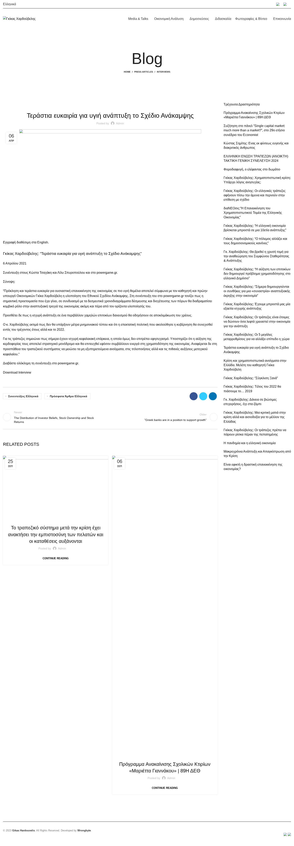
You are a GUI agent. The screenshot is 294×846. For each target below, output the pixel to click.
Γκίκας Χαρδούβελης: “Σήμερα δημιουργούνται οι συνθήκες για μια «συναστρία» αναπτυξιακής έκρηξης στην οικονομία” (257, 291)
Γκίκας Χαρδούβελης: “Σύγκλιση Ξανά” (251, 378)
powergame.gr (173, 296)
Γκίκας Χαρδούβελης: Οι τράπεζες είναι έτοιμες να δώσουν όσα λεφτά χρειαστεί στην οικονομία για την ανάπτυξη (257, 321)
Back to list (110, 417)
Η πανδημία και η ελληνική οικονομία (250, 443)
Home (127, 72)
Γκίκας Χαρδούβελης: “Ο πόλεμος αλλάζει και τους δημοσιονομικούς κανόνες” (255, 241)
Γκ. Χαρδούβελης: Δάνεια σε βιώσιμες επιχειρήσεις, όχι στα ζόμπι (250, 402)
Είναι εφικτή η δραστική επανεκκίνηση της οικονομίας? (253, 467)
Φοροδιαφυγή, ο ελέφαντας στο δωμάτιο (252, 169)
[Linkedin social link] (213, 396)
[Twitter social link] (203, 396)
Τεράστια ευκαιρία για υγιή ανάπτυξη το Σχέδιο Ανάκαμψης (256, 350)
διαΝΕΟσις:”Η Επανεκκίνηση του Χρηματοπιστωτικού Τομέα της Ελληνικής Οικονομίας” (253, 213)
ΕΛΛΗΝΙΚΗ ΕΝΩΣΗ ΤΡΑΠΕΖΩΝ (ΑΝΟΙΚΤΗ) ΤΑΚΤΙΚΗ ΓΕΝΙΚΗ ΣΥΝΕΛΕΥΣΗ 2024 (256, 158)
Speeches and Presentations (183, 755)
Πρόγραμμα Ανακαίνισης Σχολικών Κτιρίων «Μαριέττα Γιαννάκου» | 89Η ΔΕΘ (254, 115)
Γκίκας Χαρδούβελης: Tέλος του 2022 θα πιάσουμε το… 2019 (252, 389)
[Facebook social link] (194, 396)
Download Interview (17, 372)
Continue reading (56, 558)
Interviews (163, 72)
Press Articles (143, 72)
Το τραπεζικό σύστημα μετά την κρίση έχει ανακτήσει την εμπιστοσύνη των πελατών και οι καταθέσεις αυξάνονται (55, 534)
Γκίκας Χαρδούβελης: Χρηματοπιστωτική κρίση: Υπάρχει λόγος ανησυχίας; (257, 180)
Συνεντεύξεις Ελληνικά (23, 396)
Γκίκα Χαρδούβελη (49, 296)
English (42, 242)
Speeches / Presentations (144, 755)
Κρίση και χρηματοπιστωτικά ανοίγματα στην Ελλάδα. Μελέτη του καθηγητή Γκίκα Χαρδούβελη (255, 365)
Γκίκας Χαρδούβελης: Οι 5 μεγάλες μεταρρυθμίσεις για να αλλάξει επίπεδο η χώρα (256, 337)
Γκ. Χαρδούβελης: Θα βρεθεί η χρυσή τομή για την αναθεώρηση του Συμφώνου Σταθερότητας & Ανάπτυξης (256, 256)
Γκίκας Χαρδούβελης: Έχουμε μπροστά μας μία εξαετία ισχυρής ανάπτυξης (257, 306)
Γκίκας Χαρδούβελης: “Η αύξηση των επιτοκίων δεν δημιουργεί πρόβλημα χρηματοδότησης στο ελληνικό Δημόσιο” (257, 273)
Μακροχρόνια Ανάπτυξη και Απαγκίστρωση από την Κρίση (257, 454)
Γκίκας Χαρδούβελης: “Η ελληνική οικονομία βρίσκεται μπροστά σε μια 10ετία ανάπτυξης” (255, 228)
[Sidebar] (5, 841)
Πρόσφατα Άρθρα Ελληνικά (68, 396)
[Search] (291, 4)
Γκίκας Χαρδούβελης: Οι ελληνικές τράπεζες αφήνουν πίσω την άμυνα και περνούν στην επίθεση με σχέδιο (255, 195)
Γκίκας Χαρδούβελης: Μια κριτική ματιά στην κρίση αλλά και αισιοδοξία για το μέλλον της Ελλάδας (255, 417)
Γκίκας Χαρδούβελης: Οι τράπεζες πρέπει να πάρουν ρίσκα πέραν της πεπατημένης (255, 432)
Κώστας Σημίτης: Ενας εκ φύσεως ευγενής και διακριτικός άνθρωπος (256, 145)
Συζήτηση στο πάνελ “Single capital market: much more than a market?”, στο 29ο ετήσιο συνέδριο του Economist (254, 130)
